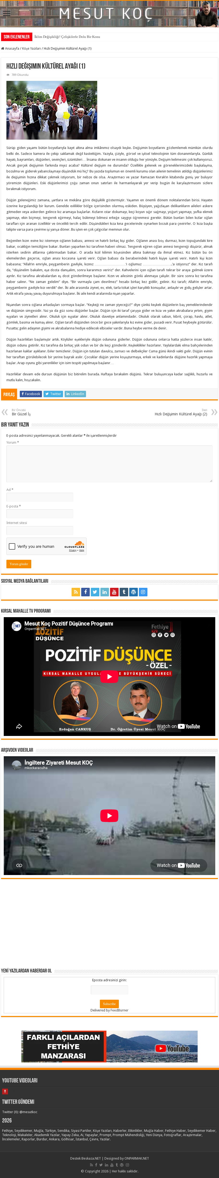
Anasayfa (11, 48)
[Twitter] (95, 592)
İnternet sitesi (16, 523)
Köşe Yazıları (31, 48)
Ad (9, 490)
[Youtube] (114, 592)
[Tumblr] (124, 592)
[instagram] (143, 592)
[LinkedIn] (104, 592)
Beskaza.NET (91, 1158)
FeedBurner (119, 1010)
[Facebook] (85, 592)
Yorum (12, 442)
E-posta (13, 506)
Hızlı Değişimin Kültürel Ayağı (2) (181, 412)
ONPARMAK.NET (136, 1158)
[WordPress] (133, 592)
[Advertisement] (109, 923)
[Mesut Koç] (109, 14)
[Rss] (76, 592)
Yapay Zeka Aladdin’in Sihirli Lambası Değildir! (69, 37)
